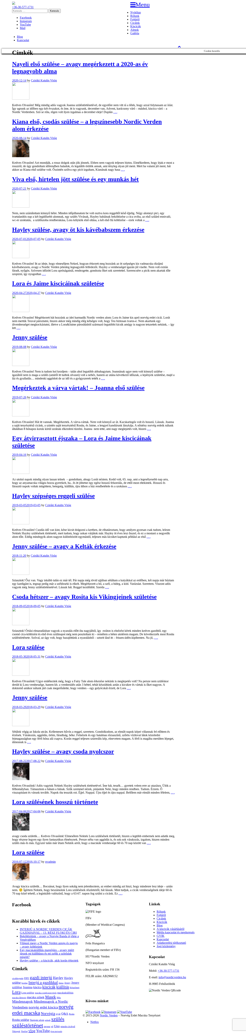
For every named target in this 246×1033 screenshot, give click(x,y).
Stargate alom (37, 1020)
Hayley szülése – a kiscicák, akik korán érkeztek (49, 960)
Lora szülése (28, 647)
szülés (57, 1019)
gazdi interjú (41, 977)
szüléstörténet (27, 1025)
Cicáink (135, 22)
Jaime (61, 983)
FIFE (26, 978)
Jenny (67, 982)
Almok (134, 29)
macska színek (35, 997)
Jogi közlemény (166, 946)
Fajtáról (135, 19)
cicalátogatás (17, 978)
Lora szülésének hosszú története (55, 801)
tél (52, 1026)
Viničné (24, 1031)
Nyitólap (135, 12)
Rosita (71, 1014)
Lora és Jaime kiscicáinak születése (58, 283)
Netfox (94, 1022)
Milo (59, 998)
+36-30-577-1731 (23, 7)
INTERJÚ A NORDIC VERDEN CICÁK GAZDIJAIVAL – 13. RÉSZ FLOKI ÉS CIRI (48, 931)
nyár (58, 1013)
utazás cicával (68, 1026)
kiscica (37, 987)
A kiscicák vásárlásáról (170, 929)
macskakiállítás (65, 992)
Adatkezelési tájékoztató (171, 942)
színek (48, 1020)
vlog (31, 1031)
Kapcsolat (23, 40)
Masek (50, 997)
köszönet (74, 987)
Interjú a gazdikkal (43, 982)
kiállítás (62, 987)
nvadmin (50, 861)
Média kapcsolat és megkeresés (175, 932)
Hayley (58, 978)
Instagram (26, 21)
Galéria (134, 33)
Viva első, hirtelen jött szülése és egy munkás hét (75, 179)
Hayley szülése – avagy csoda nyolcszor (63, 751)
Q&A (64, 1013)
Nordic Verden (109, 1015)
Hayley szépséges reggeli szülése (53, 495)
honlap (25, 983)
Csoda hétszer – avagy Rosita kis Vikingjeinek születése (84, 596)
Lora (16, 991)
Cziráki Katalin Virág (44, 80)
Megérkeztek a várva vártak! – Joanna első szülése (78, 387)
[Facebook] (93, 1012)
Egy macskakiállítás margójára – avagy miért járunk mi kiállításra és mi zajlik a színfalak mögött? (47, 953)
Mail (22, 28)
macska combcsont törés (46, 993)
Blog (20, 36)
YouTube (25, 24)
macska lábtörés (19, 998)
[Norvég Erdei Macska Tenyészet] (13, 3)
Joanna (27, 987)
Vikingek (16, 1031)
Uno (57, 1026)
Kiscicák (135, 26)
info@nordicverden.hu (172, 977)
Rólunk (134, 16)
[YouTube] (124, 1012)
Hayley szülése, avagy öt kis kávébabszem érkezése (78, 229)
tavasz (47, 1026)
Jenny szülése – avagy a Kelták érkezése (64, 546)
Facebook (26, 17)
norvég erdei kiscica (43, 1007)
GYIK (161, 935)
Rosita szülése (20, 1019)
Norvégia (48, 1013)
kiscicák (49, 987)
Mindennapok (22, 1001)
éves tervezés (56, 1031)
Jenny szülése (29, 337)
